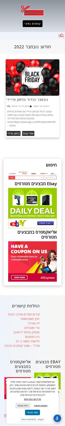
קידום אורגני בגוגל (28, 419)
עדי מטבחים (32, 328)
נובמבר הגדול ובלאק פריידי (27, 100)
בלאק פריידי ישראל (21, 106)
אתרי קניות (28, 133)
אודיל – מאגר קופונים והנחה (22, 346)
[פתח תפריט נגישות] (57, 418)
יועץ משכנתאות (30, 319)
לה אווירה (34, 323)
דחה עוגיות (23, 405)
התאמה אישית (41, 405)
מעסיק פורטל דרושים (27, 332)
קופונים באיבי (32, 23)
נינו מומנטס (32, 337)
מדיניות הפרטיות (32, 399)
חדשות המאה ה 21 (28, 341)
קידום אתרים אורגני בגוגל (24, 314)
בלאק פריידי (14, 133)
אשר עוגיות (32, 412)
